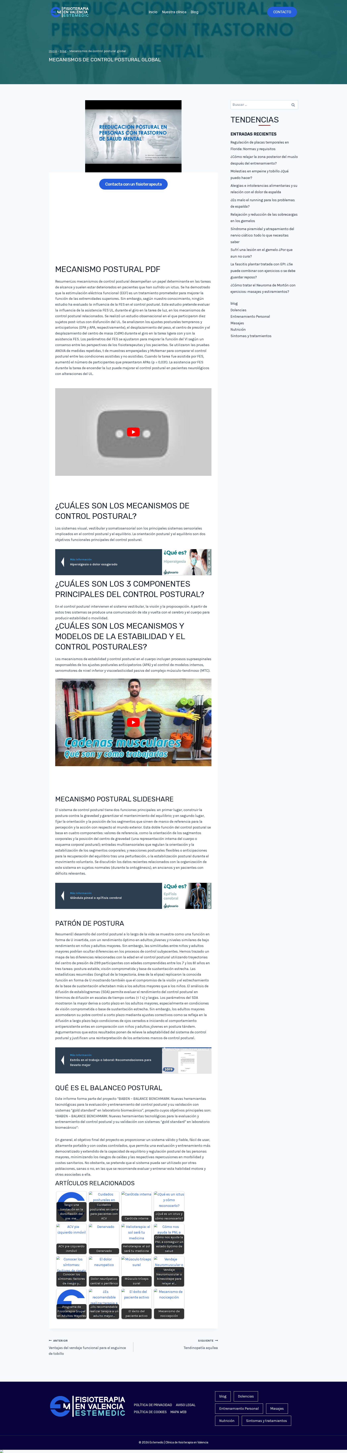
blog (63, 51)
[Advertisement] (133, 224)
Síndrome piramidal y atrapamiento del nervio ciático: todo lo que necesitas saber (262, 235)
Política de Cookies (150, 1412)
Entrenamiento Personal (250, 316)
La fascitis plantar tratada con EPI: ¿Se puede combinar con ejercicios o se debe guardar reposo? (263, 270)
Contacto (282, 12)
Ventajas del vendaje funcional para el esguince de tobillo (87, 1347)
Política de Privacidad (153, 1405)
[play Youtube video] (133, 432)
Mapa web (178, 1412)
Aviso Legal (186, 1405)
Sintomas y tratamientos (251, 336)
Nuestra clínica (174, 12)
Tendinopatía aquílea (201, 1344)
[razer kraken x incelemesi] (173, 1451)
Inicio (153, 12)
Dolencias (238, 310)
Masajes (237, 323)
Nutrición (238, 329)
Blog (194, 12)
